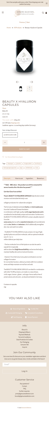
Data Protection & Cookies (24, 340)
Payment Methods (24, 335)
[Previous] (17, 82)
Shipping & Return (24, 332)
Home (9, 28)
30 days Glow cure (10, 135)
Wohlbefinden (29, 167)
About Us (24, 330)
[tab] (7, 178)
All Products (18, 28)
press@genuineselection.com (24, 394)
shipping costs (15, 123)
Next (28, 22)
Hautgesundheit (28, 163)
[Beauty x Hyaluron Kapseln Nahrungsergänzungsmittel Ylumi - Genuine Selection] (24, 56)
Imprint (24, 347)
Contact (24, 386)
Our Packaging (24, 342)
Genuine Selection (26, 407)
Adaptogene (10, 163)
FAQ (24, 389)
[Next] (31, 82)
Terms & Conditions (24, 337)
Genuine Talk (25, 345)
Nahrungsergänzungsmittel (10, 167)
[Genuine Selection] (24, 12)
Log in (24, 371)
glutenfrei (18, 163)
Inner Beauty (38, 163)
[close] (46, 3)
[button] (12, 157)
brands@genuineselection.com (24, 396)
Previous (22, 22)
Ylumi (4, 108)
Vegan (21, 167)
